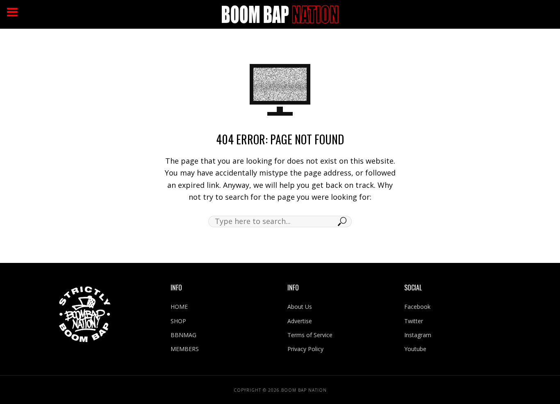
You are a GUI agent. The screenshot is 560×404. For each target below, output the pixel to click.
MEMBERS (185, 349)
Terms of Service (309, 335)
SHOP (178, 321)
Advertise (299, 321)
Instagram (417, 335)
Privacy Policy (305, 349)
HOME (179, 306)
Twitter (413, 321)
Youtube (415, 349)
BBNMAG (183, 335)
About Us (299, 306)
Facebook (417, 306)
